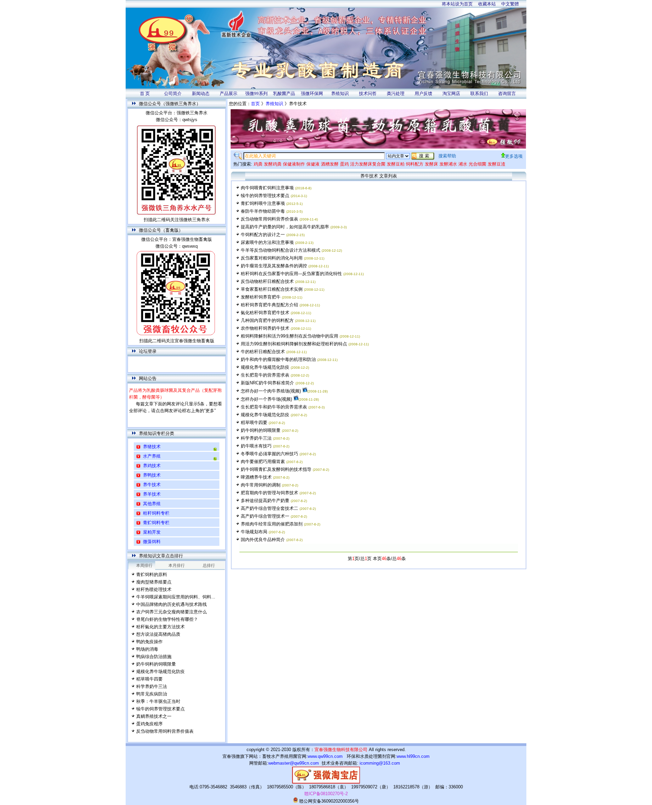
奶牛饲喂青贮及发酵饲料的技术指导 (276, 469)
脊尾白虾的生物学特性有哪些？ (167, 619)
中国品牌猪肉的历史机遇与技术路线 (171, 604)
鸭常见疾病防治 (151, 693)
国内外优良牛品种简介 (263, 539)
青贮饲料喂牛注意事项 (263, 203)
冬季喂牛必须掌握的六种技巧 (269, 453)
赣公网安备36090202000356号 (328, 801)
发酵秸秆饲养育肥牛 (260, 297)
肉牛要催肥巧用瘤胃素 (263, 461)
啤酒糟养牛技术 (256, 477)
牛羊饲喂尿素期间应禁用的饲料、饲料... (175, 596)
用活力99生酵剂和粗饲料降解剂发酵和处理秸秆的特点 (294, 343)
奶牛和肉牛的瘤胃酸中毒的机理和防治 (278, 359)
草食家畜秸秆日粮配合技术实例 (272, 289)
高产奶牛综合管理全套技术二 (269, 508)
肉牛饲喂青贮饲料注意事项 (267, 187)
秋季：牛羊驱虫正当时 (158, 701)
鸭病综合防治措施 (153, 656)
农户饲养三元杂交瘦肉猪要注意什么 (171, 611)
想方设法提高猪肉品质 (158, 634)
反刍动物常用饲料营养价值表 (165, 731)
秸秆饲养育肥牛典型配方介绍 (269, 304)
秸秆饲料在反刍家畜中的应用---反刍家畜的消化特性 (292, 273)
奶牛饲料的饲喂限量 (156, 664)
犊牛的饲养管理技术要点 (160, 708)
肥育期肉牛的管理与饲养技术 (269, 492)
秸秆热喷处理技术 (153, 589)
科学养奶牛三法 (151, 686)
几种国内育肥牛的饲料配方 (267, 320)
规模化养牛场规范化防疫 (160, 671)
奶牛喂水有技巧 (256, 445)
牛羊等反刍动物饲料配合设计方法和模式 (280, 250)
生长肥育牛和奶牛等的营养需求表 (274, 406)
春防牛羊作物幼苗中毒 (263, 211)
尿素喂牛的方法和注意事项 (267, 242)
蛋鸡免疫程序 (149, 723)
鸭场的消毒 (147, 649)
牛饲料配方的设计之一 (263, 234)
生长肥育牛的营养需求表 (265, 375)
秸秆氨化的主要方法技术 (160, 626)
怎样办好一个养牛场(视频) (266, 399)
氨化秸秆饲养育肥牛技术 (265, 312)
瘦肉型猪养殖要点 (153, 581)
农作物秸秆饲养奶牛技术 (265, 328)
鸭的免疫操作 (149, 641)
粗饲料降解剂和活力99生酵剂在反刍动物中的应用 (289, 336)
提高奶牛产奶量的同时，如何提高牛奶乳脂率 (285, 226)
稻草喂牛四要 (149, 679)
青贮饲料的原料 (151, 574)
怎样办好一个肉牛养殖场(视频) (271, 391)
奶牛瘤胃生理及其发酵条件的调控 (274, 265)
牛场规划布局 (254, 531)
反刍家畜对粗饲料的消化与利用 (272, 258)
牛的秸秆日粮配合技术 (263, 351)
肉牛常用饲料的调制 (260, 484)
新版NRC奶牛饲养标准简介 (267, 382)
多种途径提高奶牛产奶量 (265, 500)
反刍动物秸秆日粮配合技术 (267, 281)
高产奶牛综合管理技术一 (265, 516)
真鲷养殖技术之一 (153, 716)
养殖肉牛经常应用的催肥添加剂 (272, 523)
